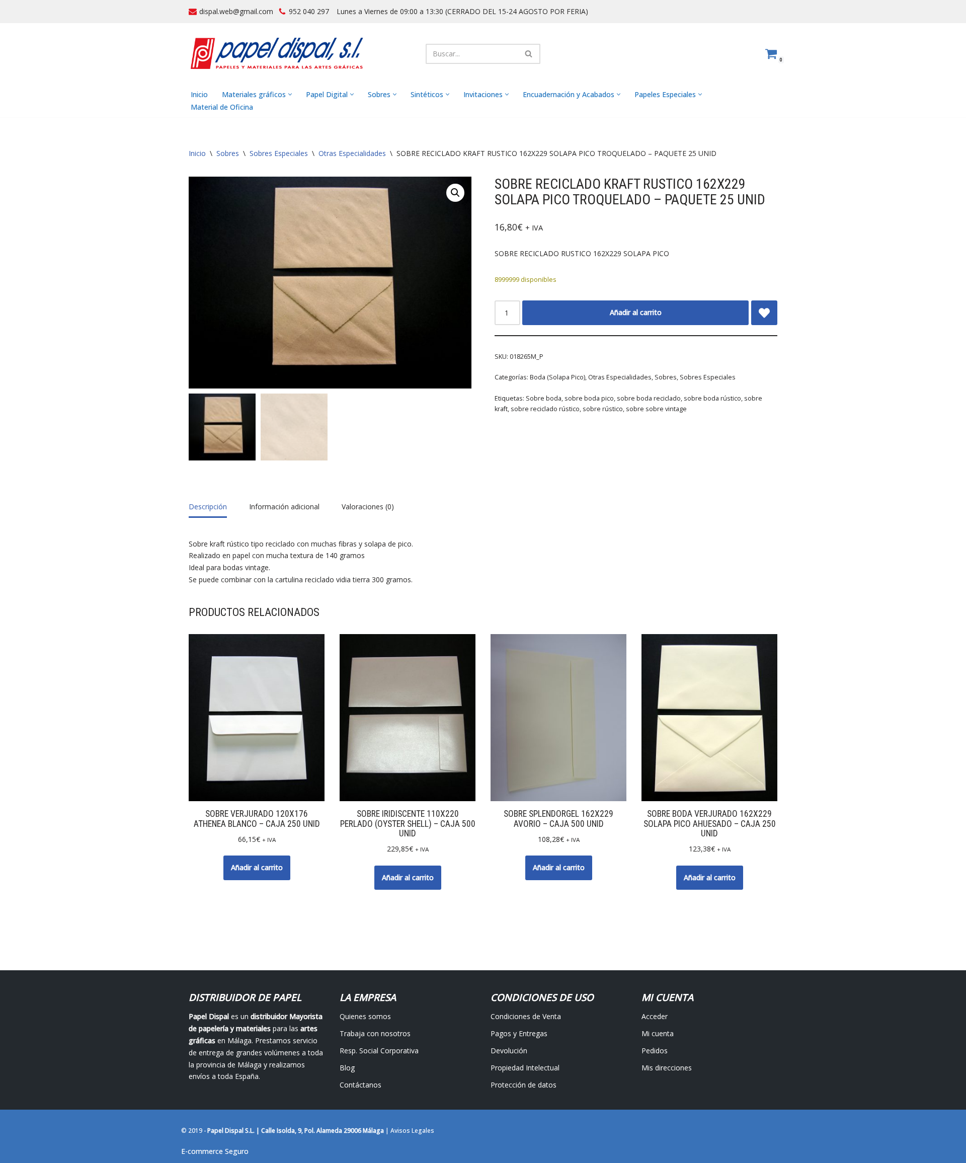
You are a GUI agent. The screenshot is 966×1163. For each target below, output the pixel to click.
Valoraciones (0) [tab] (368, 506)
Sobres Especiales (279, 153)
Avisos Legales (412, 1130)
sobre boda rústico (712, 398)
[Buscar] (529, 54)
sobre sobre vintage (656, 409)
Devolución (509, 1050)
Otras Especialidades (352, 153)
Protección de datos (523, 1085)
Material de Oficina (222, 107)
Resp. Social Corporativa (379, 1050)
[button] (290, 94)
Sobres (227, 153)
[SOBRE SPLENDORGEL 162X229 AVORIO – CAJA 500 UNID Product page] (559, 717)
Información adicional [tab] (284, 506)
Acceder (654, 1016)
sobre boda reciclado (649, 398)
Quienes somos (365, 1016)
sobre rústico (603, 409)
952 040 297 (309, 11)
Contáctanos (360, 1085)
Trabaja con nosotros (375, 1033)
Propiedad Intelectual (525, 1067)
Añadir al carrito (636, 312)
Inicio (199, 94)
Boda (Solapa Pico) (557, 377)
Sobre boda (543, 398)
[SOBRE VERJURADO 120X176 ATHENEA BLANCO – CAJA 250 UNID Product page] (257, 717)
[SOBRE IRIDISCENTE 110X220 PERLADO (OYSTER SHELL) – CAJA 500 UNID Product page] (408, 717)
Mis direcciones (666, 1067)
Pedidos (654, 1050)
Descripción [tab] (208, 506)
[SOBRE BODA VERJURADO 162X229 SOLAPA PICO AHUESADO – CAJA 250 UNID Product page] (710, 717)
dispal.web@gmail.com (236, 11)
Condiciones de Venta (526, 1016)
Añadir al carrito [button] (257, 867)
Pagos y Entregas (519, 1033)
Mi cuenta (657, 1033)
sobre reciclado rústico (545, 409)
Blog (347, 1067)
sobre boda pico (589, 398)
